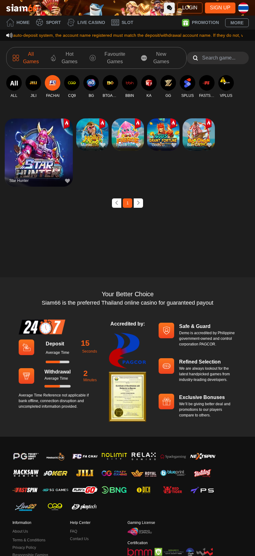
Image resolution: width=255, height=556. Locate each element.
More (236, 22)
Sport (53, 22)
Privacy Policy (24, 547)
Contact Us (79, 539)
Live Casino (91, 22)
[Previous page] (116, 203)
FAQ (73, 531)
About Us (20, 531)
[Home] (21, 8)
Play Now (38, 156)
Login (189, 7)
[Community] (169, 7)
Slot (127, 22)
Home (23, 22)
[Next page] (138, 203)
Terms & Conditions (28, 540)
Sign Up (220, 7)
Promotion (205, 22)
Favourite (38, 141)
